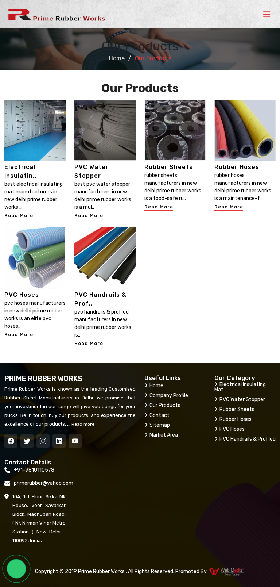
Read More (18, 215)
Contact (159, 415)
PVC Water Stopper (242, 399)
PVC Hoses (21, 294)
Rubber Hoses (236, 167)
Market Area (163, 435)
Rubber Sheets (168, 167)
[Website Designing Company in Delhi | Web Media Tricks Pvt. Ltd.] (227, 571)
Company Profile (168, 395)
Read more (82, 424)
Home (117, 58)
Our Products (164, 405)
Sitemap (159, 425)
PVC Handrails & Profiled (247, 439)
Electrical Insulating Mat (240, 387)
